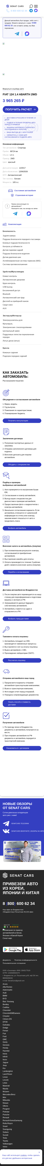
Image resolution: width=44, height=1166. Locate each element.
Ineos (5, 1054)
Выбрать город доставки (18, 619)
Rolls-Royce (8, 1123)
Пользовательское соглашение (14, 963)
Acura (5, 984)
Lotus (5, 1083)
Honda (5, 1048)
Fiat (4, 1034)
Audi (4, 993)
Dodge (5, 1028)
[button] (5, 851)
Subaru (6, 1132)
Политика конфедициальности (25, 960)
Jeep (5, 1065)
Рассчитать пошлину (16, 660)
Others (5, 1106)
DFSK (5, 1022)
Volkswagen (8, 1144)
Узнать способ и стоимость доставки (19, 703)
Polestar (6, 1112)
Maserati (6, 1086)
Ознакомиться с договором (17, 748)
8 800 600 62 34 (19, 11)
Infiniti (5, 1057)
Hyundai (6, 1051)
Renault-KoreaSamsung (12, 1120)
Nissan (5, 1103)
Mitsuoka (6, 1100)
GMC (5, 1039)
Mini (4, 1097)
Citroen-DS (7, 1019)
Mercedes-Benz (9, 1094)
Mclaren (6, 1092)
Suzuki (5, 1135)
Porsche (6, 1115)
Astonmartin (7, 990)
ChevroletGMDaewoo (11, 1013)
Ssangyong (7, 1129)
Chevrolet (6, 1010)
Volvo (5, 1147)
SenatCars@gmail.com (16, 981)
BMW (5, 996)
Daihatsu (6, 1025)
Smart (5, 1126)
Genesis (6, 1045)
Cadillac (6, 1007)
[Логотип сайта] (16, 6)
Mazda (5, 1089)
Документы (7, 960)
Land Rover (7, 1074)
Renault (6, 1118)
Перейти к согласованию (18, 572)
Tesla (5, 1138)
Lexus (5, 1077)
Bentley (6, 1004)
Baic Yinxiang (8, 1001)
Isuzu (5, 1059)
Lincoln (6, 1080)
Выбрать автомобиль (17, 528)
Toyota (5, 1141)
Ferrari (5, 1031)
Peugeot (6, 1109)
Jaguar (5, 1062)
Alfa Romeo (7, 987)
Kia (4, 1068)
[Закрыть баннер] (39, 1152)
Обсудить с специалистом (19, 465)
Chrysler (6, 1016)
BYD (5, 999)
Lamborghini (8, 1071)
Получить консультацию (18, 421)
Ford (4, 1036)
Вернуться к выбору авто (13, 89)
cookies (23, 1155)
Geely (5, 1042)
